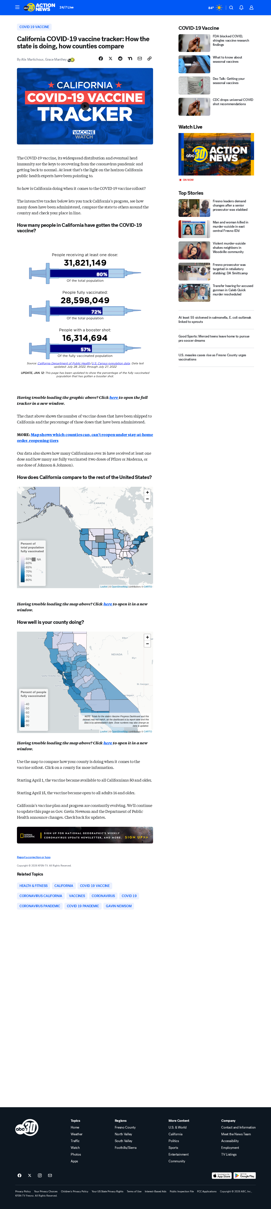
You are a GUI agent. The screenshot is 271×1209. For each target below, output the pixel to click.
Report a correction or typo (33, 857)
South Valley (123, 1141)
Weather (77, 1134)
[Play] (216, 154)
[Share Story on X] (110, 58)
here (114, 397)
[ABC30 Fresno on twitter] (29, 1175)
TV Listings (228, 1154)
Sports (173, 1147)
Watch (75, 1147)
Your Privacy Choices (46, 1191)
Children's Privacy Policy (74, 1191)
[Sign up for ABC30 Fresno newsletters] (50, 1175)
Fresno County (125, 1127)
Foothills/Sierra (126, 1147)
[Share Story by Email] (139, 58)
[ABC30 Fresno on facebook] (19, 1175)
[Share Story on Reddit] (120, 58)
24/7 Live (66, 7)
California (175, 1134)
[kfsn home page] (27, 1127)
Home (75, 1127)
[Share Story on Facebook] (100, 58)
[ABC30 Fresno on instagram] (40, 1175)
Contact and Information (238, 1127)
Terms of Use (134, 1191)
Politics (174, 1141)
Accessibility (230, 1141)
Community (177, 1161)
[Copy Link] (149, 58)
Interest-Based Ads (155, 1191)
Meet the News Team (236, 1134)
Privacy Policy (23, 1191)
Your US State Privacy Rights (107, 1191)
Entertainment (178, 1154)
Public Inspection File (182, 1191)
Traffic (75, 1141)
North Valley (123, 1134)
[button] (17, 7)
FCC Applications (207, 1191)
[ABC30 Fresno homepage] (39, 7)
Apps (74, 1161)
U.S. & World (177, 1127)
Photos (76, 1154)
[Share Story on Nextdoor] (130, 58)
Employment (230, 1147)
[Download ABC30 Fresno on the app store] (222, 1175)
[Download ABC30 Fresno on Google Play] (245, 1175)
